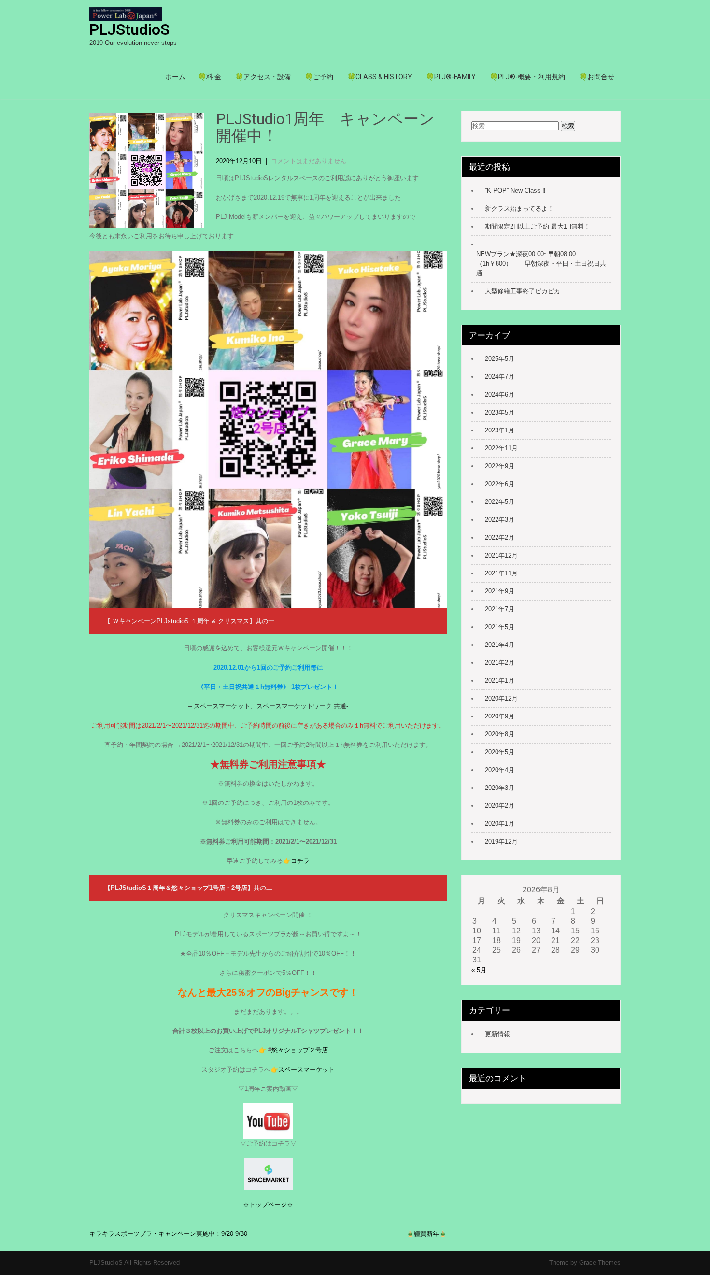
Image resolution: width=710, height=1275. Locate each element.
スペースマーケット (306, 1069)
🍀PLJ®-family (451, 77)
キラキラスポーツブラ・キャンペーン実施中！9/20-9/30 (168, 1233)
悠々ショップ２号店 (299, 1050)
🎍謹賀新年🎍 (426, 1233)
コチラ (300, 860)
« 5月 (478, 970)
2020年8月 (499, 734)
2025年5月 (499, 358)
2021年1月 (499, 680)
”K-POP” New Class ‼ (515, 190)
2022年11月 (501, 448)
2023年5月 (499, 412)
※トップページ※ (268, 1204)
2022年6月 (499, 483)
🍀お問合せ (596, 77)
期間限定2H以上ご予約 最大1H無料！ (537, 226)
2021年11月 (501, 573)
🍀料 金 (209, 77)
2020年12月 (501, 698)
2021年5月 (499, 626)
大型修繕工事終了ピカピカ (522, 291)
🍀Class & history (379, 77)
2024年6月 (499, 394)
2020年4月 (499, 770)
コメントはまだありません (308, 161)
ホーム (175, 77)
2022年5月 (499, 501)
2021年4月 (499, 644)
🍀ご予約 (319, 77)
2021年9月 (499, 591)
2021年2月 (499, 662)
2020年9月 (499, 716)
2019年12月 (501, 841)
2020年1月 (499, 823)
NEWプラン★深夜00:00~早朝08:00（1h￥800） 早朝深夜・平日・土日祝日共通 (541, 263)
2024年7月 (499, 376)
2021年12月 (501, 555)
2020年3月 (499, 787)
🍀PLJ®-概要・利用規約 (527, 77)
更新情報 (497, 1034)
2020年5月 (499, 752)
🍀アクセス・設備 (263, 77)
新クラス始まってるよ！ (519, 208)
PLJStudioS (129, 29)
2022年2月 (499, 537)
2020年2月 (499, 805)
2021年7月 (499, 609)
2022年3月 (499, 519)
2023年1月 (499, 430)
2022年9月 (499, 466)
